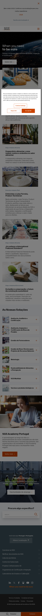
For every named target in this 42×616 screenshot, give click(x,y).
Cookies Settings (20, 105)
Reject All (14, 111)
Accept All (28, 111)
